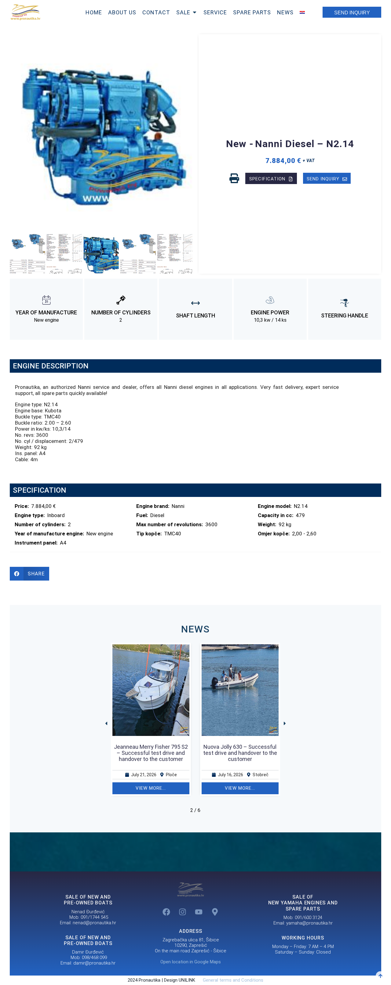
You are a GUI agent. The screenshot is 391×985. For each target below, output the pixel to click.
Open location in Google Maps (190, 962)
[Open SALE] (194, 12)
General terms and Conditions (230, 980)
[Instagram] (182, 911)
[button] (17, 254)
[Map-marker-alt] (215, 911)
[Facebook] (166, 911)
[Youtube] (198, 911)
